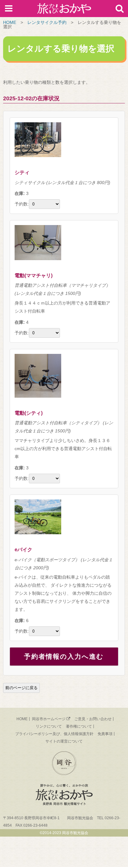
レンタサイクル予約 (46, 22)
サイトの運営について (64, 741)
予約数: (22, 203)
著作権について (79, 726)
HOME (9, 22)
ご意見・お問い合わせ (93, 719)
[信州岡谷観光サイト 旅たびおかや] (64, 9)
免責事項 (105, 734)
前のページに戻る (21, 687)
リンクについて (49, 726)
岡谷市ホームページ (49, 719)
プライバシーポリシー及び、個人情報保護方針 (54, 734)
